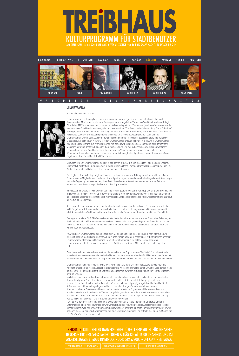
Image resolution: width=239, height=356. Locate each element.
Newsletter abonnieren (156, 346)
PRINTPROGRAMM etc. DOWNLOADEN (83, 346)
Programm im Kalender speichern (119, 346)
